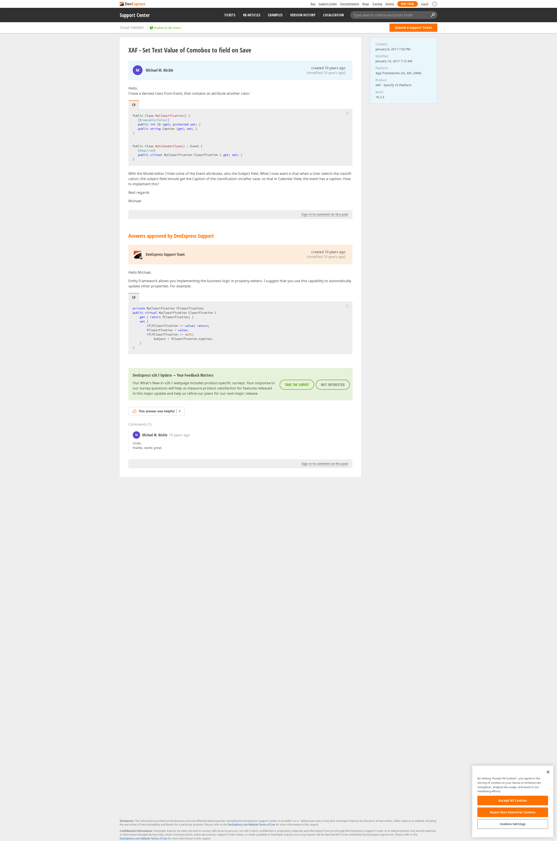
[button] (347, 113)
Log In (424, 4)
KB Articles (251, 15)
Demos (389, 4)
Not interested (333, 384)
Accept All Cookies (512, 800)
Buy (313, 4)
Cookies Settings (513, 824)
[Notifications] (434, 4)
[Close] (548, 772)
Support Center (328, 4)
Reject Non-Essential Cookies (512, 812)
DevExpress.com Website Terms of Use (251, 824)
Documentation (349, 4)
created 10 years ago (328, 68)
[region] (513, 801)
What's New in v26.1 (156, 383)
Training (377, 4)
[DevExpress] (133, 4)
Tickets (229, 15)
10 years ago (179, 435)
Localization (333, 15)
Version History (302, 15)
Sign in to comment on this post (325, 214)
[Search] (432, 15)
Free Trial (407, 4)
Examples (275, 15)
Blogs (365, 4)
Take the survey (297, 384)
